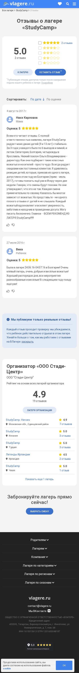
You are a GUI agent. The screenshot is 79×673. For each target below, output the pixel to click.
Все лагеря (7, 10)
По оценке (53, 99)
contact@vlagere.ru (39, 605)
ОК (64, 665)
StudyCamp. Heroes (18, 419)
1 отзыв (64, 470)
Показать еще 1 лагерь (39, 479)
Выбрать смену (39, 511)
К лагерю (23, 72)
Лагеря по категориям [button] (38, 565)
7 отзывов (66, 424)
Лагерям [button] (38, 548)
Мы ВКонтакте (38, 611)
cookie (7, 668)
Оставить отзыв (50, 72)
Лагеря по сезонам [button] (38, 582)
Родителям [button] (38, 540)
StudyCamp (22, 10)
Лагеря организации (39, 410)
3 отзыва (65, 435)
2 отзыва (65, 458)
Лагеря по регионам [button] (38, 574)
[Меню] (74, 4)
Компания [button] (38, 557)
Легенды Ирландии (18, 454)
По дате (35, 99)
